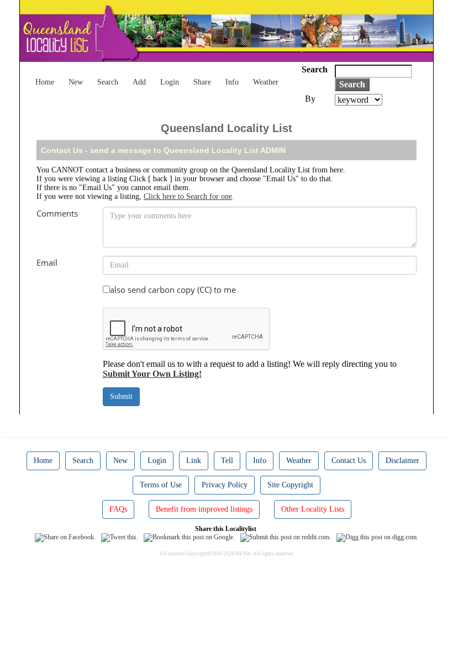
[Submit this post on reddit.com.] (286, 537)
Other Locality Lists (312, 509)
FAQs (118, 509)
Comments (57, 213)
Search (107, 82)
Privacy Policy (224, 485)
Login (169, 82)
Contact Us (348, 460)
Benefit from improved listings (204, 509)
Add (139, 82)
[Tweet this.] (119, 537)
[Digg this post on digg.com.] (377, 537)
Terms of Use (161, 485)
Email (46, 262)
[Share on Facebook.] (65, 537)
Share (202, 82)
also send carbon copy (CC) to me (173, 289)
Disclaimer (402, 460)
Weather (265, 82)
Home (44, 82)
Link (193, 460)
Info (232, 82)
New (76, 82)
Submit (121, 396)
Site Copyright (290, 485)
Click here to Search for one (188, 196)
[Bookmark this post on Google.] (189, 537)
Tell (227, 460)
